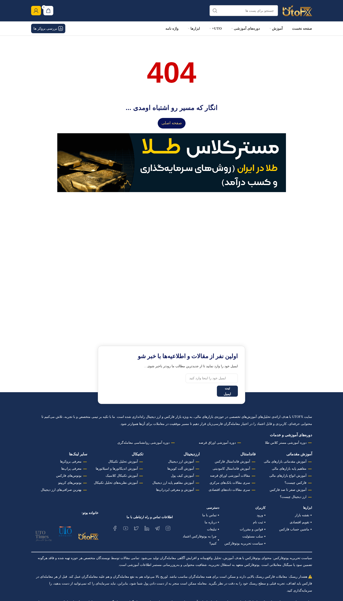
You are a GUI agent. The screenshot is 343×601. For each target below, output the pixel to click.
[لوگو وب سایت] (297, 10)
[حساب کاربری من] (36, 10)
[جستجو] (215, 10)
